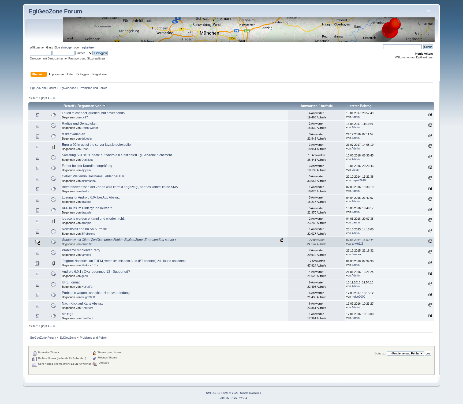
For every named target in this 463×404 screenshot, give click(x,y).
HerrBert (87, 307)
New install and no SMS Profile (84, 229)
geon (84, 276)
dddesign (87, 138)
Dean (84, 149)
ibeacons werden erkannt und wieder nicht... (94, 218)
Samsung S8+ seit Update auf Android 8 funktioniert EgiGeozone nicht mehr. (117, 155)
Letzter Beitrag (360, 106)
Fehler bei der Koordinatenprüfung (87, 166)
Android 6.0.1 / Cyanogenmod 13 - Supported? (96, 272)
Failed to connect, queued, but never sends (93, 113)
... (51, 98)
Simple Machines (250, 392)
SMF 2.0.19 (213, 392)
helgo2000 (88, 297)
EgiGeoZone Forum (55, 11)
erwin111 (87, 244)
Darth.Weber (89, 127)
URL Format (71, 282)
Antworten (309, 106)
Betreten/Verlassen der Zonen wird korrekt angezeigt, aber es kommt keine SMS (120, 187)
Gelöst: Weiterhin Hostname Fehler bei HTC (94, 176)
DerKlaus (87, 159)
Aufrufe (327, 106)
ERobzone (88, 233)
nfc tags (67, 314)
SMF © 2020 (230, 392)
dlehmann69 (89, 180)
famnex (86, 254)
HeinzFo (86, 286)
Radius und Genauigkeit (79, 123)
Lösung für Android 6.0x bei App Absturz (91, 197)
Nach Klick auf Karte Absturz (82, 303)
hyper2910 (359, 180)
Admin (356, 116)
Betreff (69, 106)
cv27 (84, 117)
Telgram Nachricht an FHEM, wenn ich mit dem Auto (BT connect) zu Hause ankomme (124, 261)
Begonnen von (90, 106)
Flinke (85, 265)
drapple (86, 201)
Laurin (356, 222)
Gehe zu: (380, 353)
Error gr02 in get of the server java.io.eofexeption (97, 145)
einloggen (67, 47)
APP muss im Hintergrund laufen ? (87, 208)
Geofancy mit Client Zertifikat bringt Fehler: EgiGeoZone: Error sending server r (119, 240)
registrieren (88, 47)
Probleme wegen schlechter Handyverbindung (96, 293)
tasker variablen (73, 134)
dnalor (85, 191)
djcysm (86, 170)
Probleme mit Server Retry (81, 250)
